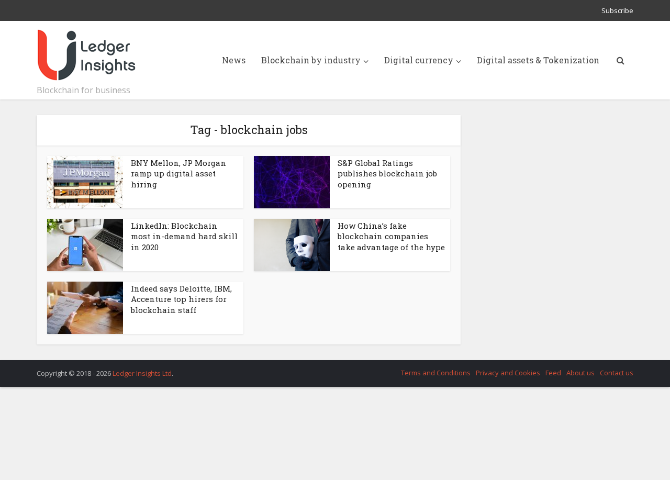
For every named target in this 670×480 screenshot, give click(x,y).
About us (580, 372)
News (233, 59)
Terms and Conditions (436, 372)
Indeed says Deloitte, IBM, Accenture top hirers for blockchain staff (181, 299)
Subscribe (617, 10)
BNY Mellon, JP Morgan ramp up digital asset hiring (178, 173)
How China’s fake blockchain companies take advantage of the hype (391, 236)
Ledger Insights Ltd (142, 373)
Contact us (616, 372)
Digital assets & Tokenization (538, 59)
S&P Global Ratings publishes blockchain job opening (387, 173)
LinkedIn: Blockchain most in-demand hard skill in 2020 (184, 236)
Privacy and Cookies (508, 372)
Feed (553, 372)
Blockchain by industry (311, 59)
